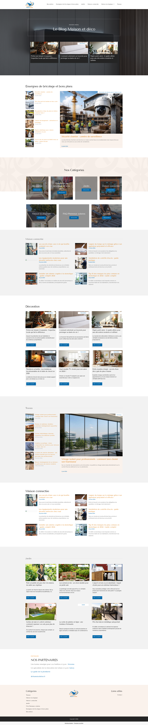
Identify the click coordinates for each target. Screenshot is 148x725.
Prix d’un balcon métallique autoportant (106, 622)
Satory (71, 668)
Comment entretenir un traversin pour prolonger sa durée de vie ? (74, 57)
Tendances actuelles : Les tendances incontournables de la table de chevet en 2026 (40, 371)
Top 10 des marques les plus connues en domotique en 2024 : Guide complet (104, 275)
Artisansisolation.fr (38, 676)
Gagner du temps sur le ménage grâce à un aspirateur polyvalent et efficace (105, 245)
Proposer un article (78, 723)
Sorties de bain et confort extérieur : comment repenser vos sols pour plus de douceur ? (40, 624)
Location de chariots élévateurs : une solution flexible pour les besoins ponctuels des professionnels (46, 454)
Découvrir (37, 189)
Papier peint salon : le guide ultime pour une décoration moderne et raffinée (102, 58)
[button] (31, 51)
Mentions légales (69, 723)
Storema (71, 664)
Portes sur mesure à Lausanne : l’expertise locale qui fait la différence (44, 57)
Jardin (83, 4)
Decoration (50, 4)
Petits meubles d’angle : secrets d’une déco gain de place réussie (105, 370)
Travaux (119, 4)
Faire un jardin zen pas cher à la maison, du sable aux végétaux (40, 584)
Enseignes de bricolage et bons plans (67, 4)
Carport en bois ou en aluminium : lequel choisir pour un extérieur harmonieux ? (106, 584)
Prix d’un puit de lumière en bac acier (46, 101)
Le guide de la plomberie (40, 672)
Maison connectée (93, 4)
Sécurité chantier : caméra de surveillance (82, 136)
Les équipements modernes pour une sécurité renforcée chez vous (53, 259)
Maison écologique (107, 4)
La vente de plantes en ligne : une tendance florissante (71, 623)
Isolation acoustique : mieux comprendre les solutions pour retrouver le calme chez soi (47, 445)
